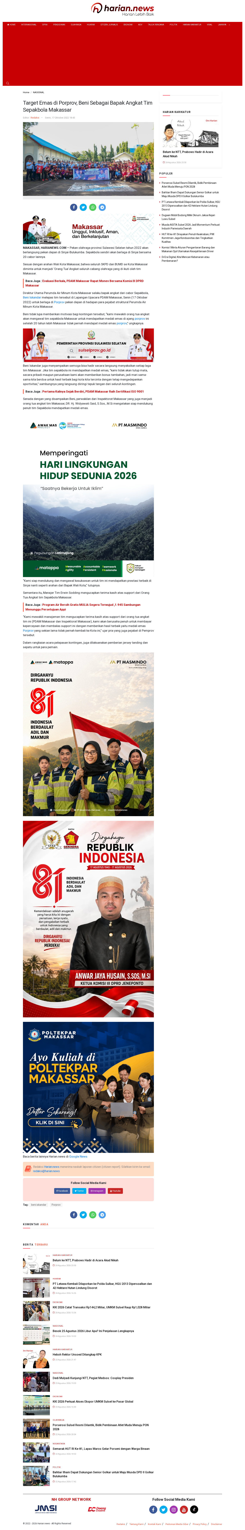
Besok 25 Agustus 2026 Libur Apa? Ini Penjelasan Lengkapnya (93, 1331)
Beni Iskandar (32, 297)
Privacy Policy (200, 1524)
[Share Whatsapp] (92, 207)
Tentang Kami (136, 1524)
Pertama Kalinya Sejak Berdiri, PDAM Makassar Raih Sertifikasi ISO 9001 (93, 391)
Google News (78, 1156)
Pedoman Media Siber (177, 1524)
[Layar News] (46, 1509)
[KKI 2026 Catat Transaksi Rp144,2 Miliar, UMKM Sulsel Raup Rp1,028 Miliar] (36, 1311)
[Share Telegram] (102, 207)
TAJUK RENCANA (156, 25)
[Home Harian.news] (122, 9)
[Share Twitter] (83, 207)
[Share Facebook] (74, 207)
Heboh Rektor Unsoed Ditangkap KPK (77, 1354)
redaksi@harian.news (46, 1171)
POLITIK (173, 25)
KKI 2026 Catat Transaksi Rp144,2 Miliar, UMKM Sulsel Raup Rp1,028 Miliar (101, 1307)
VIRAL (209, 25)
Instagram (98, 1191)
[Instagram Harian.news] (174, 1510)
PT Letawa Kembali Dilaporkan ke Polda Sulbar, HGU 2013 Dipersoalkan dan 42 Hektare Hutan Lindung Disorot (191, 205)
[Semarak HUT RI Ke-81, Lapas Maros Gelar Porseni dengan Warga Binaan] (36, 1452)
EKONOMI (128, 25)
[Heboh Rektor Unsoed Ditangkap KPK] (36, 1358)
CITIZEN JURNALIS (109, 25)
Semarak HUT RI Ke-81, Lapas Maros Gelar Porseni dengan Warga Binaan (101, 1448)
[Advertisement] (122, 54)
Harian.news (51, 1167)
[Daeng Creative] (97, 1509)
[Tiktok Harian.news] (194, 1509)
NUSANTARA (59, 1444)
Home (12, 25)
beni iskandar (38, 1204)
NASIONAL (58, 1326)
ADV (140, 25)
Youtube (116, 1191)
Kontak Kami (154, 1524)
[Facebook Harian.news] (153, 1510)
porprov (139, 318)
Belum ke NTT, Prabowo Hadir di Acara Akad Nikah (85, 1260)
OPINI (45, 25)
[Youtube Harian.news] (184, 1510)
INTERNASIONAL (28, 25)
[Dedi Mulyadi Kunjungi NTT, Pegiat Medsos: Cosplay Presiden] (36, 1381)
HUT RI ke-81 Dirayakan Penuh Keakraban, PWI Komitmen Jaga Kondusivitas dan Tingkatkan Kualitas (188, 238)
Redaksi (35, 117)
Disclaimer (216, 1524)
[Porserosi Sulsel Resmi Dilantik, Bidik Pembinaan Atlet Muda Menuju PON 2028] (36, 1428)
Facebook (63, 1191)
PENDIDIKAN (59, 25)
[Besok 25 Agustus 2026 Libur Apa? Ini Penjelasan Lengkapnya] (36, 1334)
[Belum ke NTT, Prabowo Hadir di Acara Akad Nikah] (36, 1263)
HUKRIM (91, 25)
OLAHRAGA (76, 25)
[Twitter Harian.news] (163, 1510)
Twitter (80, 1191)
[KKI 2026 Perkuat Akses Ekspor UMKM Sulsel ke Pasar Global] (36, 1405)
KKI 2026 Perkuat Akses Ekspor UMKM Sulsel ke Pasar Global (93, 1401)
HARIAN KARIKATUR (192, 25)
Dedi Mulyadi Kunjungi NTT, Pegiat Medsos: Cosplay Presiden (93, 1378)
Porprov (59, 302)
